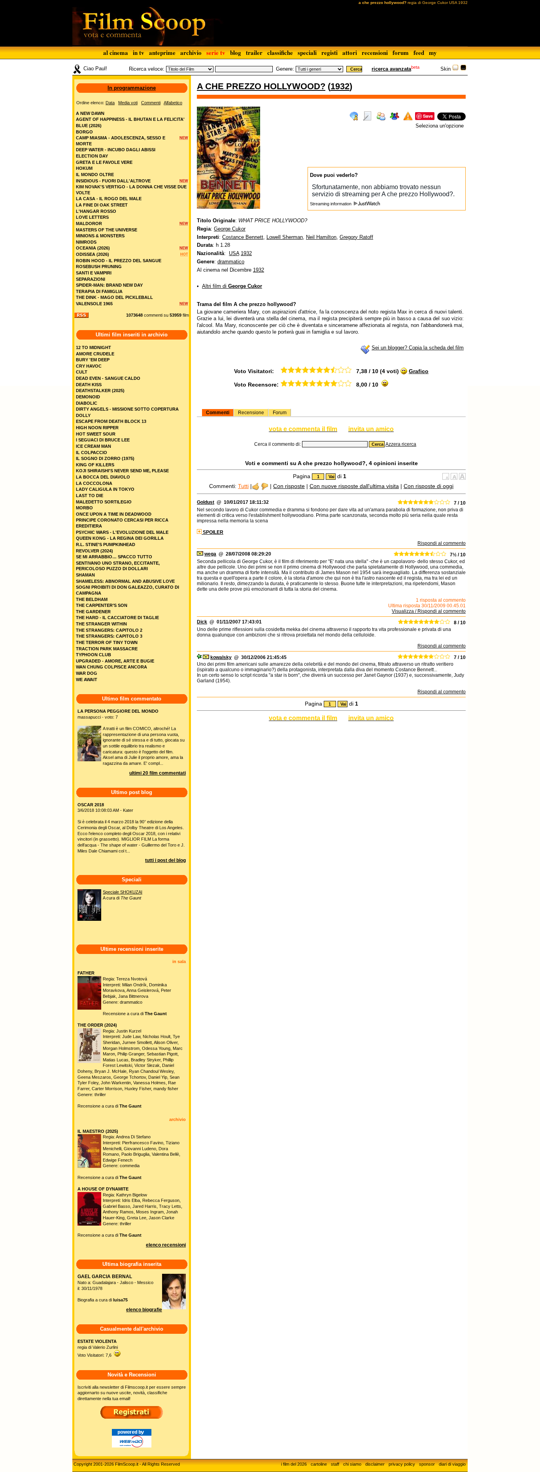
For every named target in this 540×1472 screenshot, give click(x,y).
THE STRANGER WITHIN (101, 623)
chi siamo (352, 1464)
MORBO (84, 507)
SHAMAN (85, 575)
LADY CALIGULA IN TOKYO (105, 489)
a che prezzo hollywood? (261, 86)
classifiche (280, 52)
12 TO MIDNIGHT (93, 347)
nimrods (86, 242)
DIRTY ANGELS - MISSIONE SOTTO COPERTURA (127, 409)
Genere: (285, 69)
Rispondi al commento (441, 543)
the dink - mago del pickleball (114, 297)
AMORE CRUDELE (95, 353)
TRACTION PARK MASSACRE (107, 648)
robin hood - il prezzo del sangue (118, 260)
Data (110, 102)
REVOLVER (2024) (94, 550)
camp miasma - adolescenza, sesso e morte (120, 140)
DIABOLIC (86, 403)
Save (428, 116)
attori (349, 52)
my (433, 52)
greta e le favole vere (104, 162)
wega (210, 554)
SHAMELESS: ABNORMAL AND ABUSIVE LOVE (125, 581)
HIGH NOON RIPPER (97, 427)
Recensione (251, 412)
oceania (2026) (93, 248)
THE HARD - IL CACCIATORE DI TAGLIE (117, 617)
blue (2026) (89, 125)
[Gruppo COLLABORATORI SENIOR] (199, 657)
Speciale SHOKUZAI (122, 892)
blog (235, 52)
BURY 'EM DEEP (93, 359)
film (186, 315)
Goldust (205, 502)
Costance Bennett (242, 237)
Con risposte (289, 486)
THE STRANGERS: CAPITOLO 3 (109, 636)
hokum (84, 168)
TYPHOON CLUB (93, 654)
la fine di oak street (102, 205)
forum (401, 52)
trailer (254, 52)
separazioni (90, 279)
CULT (81, 372)
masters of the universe (106, 229)
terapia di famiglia (99, 291)
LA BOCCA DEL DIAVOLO (103, 477)
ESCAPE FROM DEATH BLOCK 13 (111, 421)
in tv (138, 52)
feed (418, 52)
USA (234, 253)
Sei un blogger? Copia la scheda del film (418, 348)
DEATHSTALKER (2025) (100, 390)
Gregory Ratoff (356, 237)
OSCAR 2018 (90, 804)
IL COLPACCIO (91, 452)
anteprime (162, 52)
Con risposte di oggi (428, 486)
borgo (84, 132)
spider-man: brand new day (109, 285)
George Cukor (229, 229)
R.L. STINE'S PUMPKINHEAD (105, 544)
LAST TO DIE (89, 495)
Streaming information (331, 203)
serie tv (215, 52)
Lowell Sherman (284, 237)
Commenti (217, 412)
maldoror (89, 223)
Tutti (243, 486)
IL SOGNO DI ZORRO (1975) (105, 458)
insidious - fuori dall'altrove (113, 180)
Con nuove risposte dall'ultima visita (354, 486)
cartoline (319, 1464)
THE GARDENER (93, 611)
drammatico (230, 262)
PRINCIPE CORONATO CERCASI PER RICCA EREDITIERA (122, 523)
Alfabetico (173, 102)
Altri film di (232, 286)
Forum (280, 412)
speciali (307, 52)
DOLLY (83, 415)
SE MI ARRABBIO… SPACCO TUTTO (114, 556)
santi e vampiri (93, 272)
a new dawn (90, 113)
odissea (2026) (92, 254)
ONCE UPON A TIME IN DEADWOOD (113, 514)
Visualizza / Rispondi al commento (429, 611)
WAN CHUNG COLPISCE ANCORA (111, 667)
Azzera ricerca (400, 444)
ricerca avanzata (391, 69)
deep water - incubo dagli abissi (115, 149)
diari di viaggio (452, 1464)
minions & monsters (100, 235)
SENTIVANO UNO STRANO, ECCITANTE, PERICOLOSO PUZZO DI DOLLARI (118, 566)
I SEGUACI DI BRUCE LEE (103, 439)
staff (335, 1464)
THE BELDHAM (92, 599)
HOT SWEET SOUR (95, 434)
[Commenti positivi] (255, 486)
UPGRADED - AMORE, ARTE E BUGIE (115, 661)
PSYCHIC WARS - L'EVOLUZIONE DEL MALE (122, 532)
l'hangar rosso (96, 211)
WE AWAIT (86, 679)
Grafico (419, 371)
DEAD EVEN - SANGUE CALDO (108, 378)
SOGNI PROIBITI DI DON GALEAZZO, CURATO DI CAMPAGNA (127, 590)
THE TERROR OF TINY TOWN (107, 642)
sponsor (427, 1464)
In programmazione (132, 88)
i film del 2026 (294, 1464)
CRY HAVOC (89, 366)
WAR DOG (86, 673)
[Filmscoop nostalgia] (463, 69)
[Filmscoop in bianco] (455, 69)
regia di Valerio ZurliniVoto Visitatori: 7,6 (97, 1348)
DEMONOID (88, 396)
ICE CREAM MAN (93, 446)
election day (92, 156)
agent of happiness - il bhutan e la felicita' (130, 119)
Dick (202, 622)
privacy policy (402, 1464)
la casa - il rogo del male (109, 198)
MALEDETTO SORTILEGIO (104, 501)
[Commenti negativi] (264, 486)
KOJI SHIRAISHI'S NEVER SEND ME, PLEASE (122, 470)
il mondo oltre (95, 174)
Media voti (128, 102)
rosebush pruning (99, 266)
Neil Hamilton (321, 237)
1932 (339, 86)
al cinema (115, 52)
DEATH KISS (89, 384)
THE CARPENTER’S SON (101, 605)
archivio (191, 52)
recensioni (375, 52)
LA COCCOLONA (94, 483)
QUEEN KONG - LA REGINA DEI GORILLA (120, 538)
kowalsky (221, 657)
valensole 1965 (94, 303)
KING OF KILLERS (95, 464)
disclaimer (375, 1464)
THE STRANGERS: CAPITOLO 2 (109, 630)
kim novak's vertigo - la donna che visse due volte (131, 189)
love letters (92, 217)
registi (329, 52)
